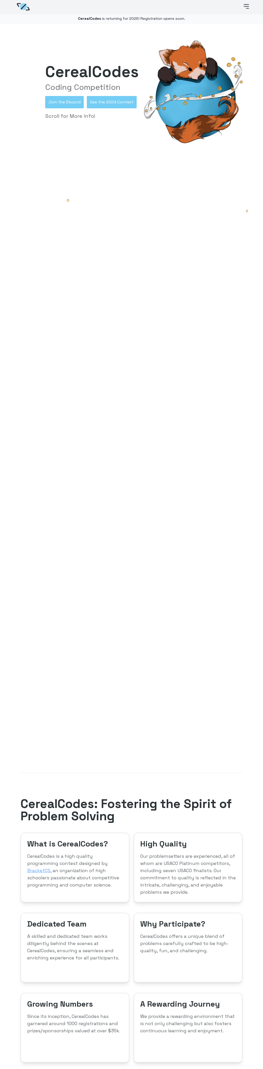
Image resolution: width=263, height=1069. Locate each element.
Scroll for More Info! (70, 116)
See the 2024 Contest (112, 102)
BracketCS (38, 870)
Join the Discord (64, 102)
